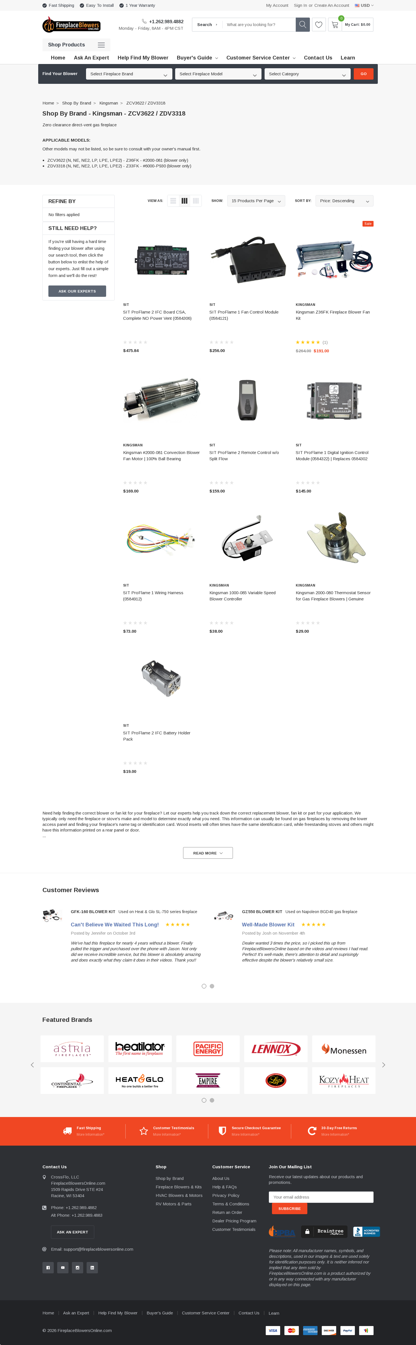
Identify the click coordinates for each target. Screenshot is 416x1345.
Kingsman (108, 103)
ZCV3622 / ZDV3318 (145, 103)
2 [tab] (212, 986)
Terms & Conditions (230, 1203)
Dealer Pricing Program (234, 1220)
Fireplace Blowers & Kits (179, 1186)
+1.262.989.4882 (165, 21)
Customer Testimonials (234, 1229)
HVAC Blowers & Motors (179, 1195)
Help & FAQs (224, 1186)
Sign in (300, 5)
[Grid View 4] (195, 200)
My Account (277, 5)
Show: (217, 201)
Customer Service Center (258, 58)
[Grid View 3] (184, 200)
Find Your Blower (60, 73)
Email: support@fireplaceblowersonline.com (92, 1249)
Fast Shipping (61, 5)
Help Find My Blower (118, 1312)
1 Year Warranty (140, 5)
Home (48, 103)
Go (364, 74)
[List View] (173, 200)
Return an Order (227, 1212)
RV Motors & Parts (174, 1203)
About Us (221, 1178)
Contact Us (249, 1312)
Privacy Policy (226, 1195)
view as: (155, 201)
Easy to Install (100, 5)
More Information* (90, 1135)
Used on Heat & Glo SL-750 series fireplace (158, 911)
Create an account (331, 5)
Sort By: (303, 201)
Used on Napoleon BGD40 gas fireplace (321, 911)
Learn (274, 1313)
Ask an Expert (76, 1312)
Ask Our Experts (77, 291)
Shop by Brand (76, 103)
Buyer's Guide (194, 58)
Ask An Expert (72, 1232)
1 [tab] (204, 986)
